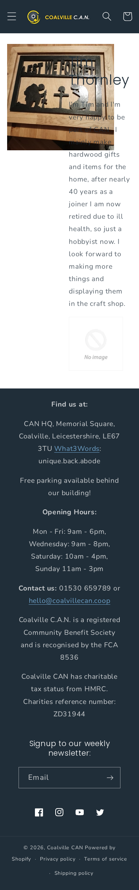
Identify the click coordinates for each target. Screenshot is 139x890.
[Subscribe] (110, 778)
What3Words (76, 448)
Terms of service (105, 859)
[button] (11, 16)
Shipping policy (74, 873)
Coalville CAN (65, 847)
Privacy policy (58, 859)
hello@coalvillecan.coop (69, 600)
